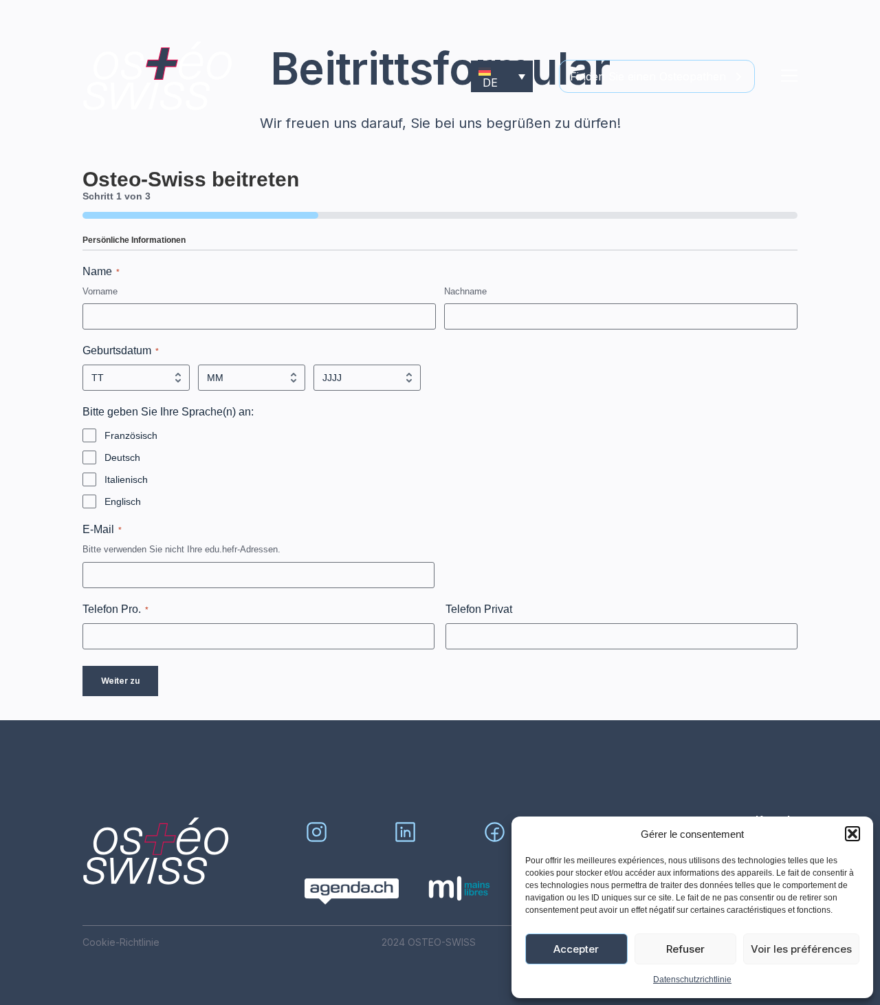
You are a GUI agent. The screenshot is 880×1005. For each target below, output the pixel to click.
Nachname (465, 291)
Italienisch (126, 479)
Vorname (100, 291)
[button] (852, 834)
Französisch (130, 435)
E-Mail (102, 529)
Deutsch (122, 457)
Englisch (122, 501)
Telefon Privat (479, 609)
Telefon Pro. (115, 609)
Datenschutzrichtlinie (692, 979)
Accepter (576, 948)
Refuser (685, 948)
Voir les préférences (801, 948)
